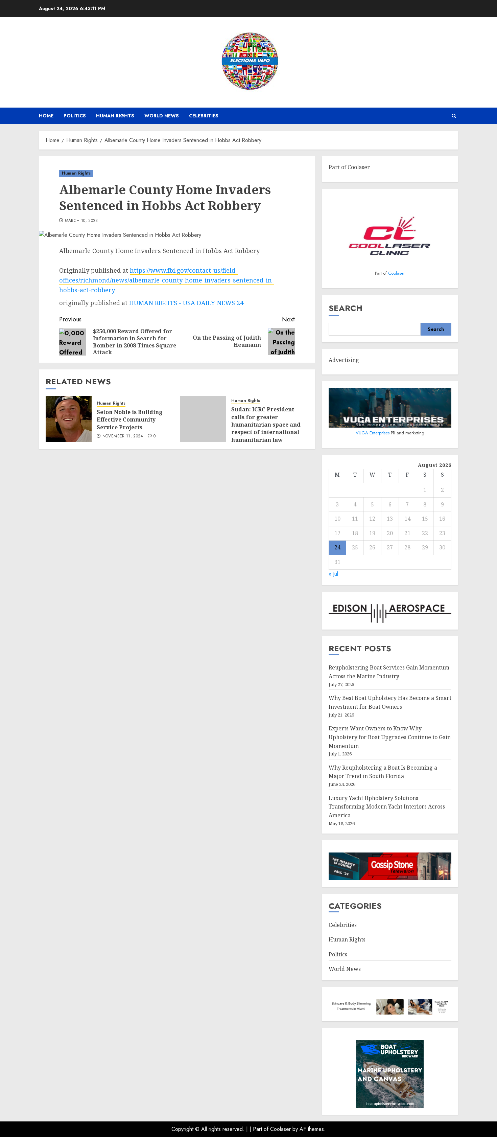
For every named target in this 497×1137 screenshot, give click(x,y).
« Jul (333, 574)
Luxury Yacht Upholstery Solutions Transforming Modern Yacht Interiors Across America (387, 806)
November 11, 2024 (122, 436)
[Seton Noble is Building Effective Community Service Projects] (69, 419)
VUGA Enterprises (373, 433)
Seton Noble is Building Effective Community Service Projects (130, 419)
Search (345, 308)
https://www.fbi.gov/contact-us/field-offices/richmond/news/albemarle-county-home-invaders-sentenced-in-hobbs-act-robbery (166, 280)
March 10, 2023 (81, 221)
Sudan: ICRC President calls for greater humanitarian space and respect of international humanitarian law (266, 425)
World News (161, 115)
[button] (454, 115)
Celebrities (203, 115)
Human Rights (115, 115)
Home (46, 115)
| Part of (260, 1129)
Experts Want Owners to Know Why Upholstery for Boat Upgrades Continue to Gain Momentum (390, 737)
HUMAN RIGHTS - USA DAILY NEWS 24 (186, 303)
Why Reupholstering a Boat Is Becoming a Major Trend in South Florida (383, 772)
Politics (75, 115)
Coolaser (396, 273)
